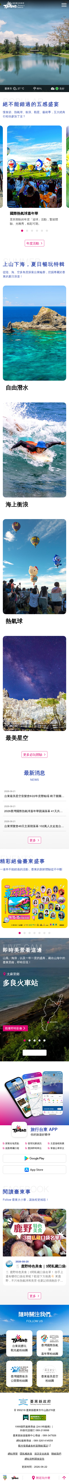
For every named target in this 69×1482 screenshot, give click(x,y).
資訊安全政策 (41, 1453)
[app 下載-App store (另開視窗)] (34, 1169)
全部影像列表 (32, 1053)
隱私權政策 (26, 1453)
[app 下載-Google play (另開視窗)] (34, 1158)
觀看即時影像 (13, 1028)
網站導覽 (13, 1453)
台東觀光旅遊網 (14, 5)
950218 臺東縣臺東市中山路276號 (36, 1410)
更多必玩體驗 (32, 754)
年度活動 (32, 243)
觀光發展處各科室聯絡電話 (33, 1445)
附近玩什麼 (43, 1478)
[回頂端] (64, 1478)
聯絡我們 (56, 1453)
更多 (33, 840)
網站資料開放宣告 (34, 1458)
